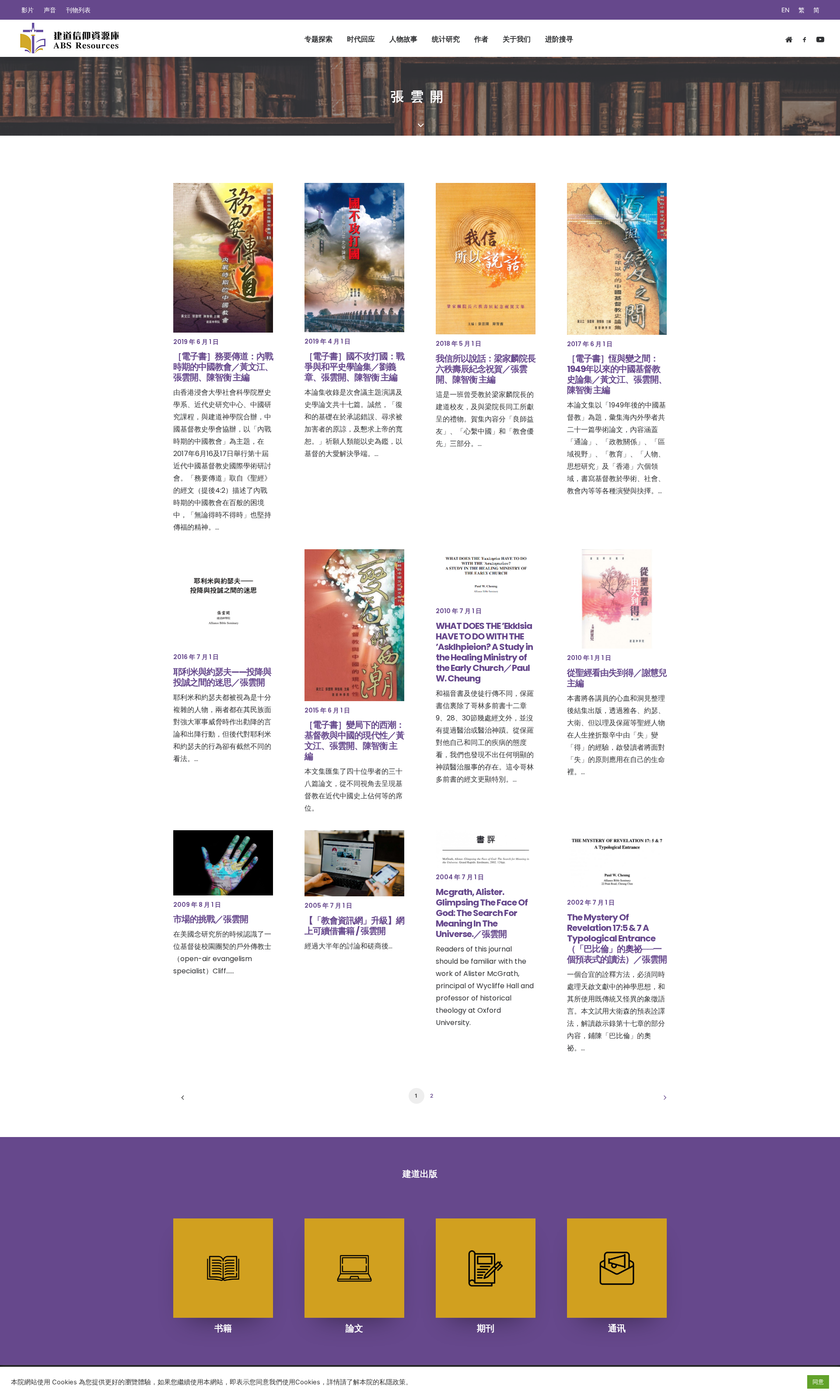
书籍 (223, 1328)
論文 (354, 1328)
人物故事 (403, 39)
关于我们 (517, 39)
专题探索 (318, 39)
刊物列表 (78, 10)
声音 (50, 10)
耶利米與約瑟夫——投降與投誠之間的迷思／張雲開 (222, 677)
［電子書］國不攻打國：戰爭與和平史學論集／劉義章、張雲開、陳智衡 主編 (354, 366)
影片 (27, 10)
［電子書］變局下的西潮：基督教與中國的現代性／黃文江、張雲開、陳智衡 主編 (354, 740)
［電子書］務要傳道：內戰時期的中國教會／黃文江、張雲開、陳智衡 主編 (223, 366)
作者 (481, 39)
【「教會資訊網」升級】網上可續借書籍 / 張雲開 (354, 925)
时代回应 (361, 39)
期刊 (485, 1328)
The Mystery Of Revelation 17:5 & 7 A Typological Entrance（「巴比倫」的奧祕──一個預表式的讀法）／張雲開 (617, 938)
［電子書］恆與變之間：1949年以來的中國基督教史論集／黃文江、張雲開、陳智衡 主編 (617, 374)
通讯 (617, 1328)
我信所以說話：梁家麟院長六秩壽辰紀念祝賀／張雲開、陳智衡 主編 (486, 369)
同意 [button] (818, 1381)
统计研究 (446, 39)
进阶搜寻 (559, 39)
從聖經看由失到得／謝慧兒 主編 (617, 678)
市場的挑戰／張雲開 (210, 919)
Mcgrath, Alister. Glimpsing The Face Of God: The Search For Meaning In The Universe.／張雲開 (482, 913)
